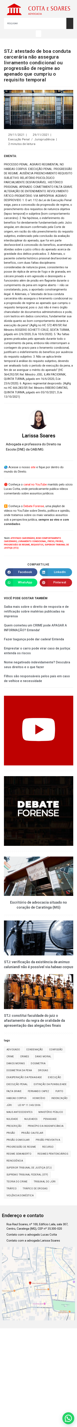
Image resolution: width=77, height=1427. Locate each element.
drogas (43, 1070)
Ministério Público (50, 1112)
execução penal (17, 1084)
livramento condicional (32, 541)
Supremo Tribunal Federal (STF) (27, 1174)
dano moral (43, 1056)
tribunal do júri (45, 1181)
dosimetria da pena (19, 1070)
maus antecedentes (20, 1112)
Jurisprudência (44, 139)
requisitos (37, 544)
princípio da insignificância (46, 1126)
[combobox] (35, 23)
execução (54, 1077)
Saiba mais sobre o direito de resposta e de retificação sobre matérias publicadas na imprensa (36, 611)
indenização (59, 1098)
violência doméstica (20, 1195)
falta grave (14, 1091)
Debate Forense (33, 506)
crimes (24, 1056)
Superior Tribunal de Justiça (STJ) (29, 1167)
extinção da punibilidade (50, 1084)
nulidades (31, 1119)
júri (9, 1105)
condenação (34, 1049)
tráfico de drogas (35, 1188)
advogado (13, 1049)
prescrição (14, 1126)
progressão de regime (17, 544)
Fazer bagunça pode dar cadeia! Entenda (34, 639)
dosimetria (38, 1063)
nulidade (12, 1119)
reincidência (15, 1160)
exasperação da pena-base (24, 1077)
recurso (48, 1146)
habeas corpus (16, 1098)
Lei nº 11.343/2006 (29, 1105)
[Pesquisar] (69, 23)
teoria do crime (17, 1181)
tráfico (12, 1188)
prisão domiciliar (18, 1140)
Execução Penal (19, 139)
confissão (56, 1049)
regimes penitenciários (53, 1153)
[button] (38, 33)
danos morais (16, 1063)
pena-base (50, 1119)
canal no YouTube (35, 484)
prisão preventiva (48, 1140)
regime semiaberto (19, 1153)
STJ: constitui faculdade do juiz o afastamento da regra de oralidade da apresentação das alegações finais (34, 1020)
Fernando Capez (38, 1091)
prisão (59, 541)
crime (10, 1056)
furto (59, 1091)
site (33, 467)
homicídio (39, 1098)
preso (51, 541)
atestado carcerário (23, 538)
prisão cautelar (32, 1133)
